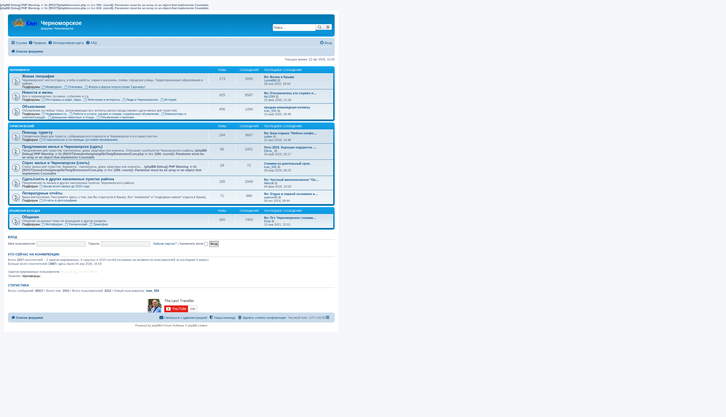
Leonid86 (270, 80)
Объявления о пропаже (117, 117)
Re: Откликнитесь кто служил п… (290, 93)
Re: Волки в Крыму (279, 77)
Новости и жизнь (37, 92)
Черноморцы (31, 276)
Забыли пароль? (165, 243)
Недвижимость (56, 114)
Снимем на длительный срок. (287, 163)
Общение (30, 217)
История (170, 99)
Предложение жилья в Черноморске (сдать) (62, 146)
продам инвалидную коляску (287, 107)
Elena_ (268, 150)
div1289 (269, 96)
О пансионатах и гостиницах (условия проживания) (80, 139)
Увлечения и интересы (104, 99)
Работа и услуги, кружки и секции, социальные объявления (116, 114)
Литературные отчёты (42, 193)
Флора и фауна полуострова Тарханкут (116, 87)
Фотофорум (54, 224)
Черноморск (19, 70)
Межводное (54, 87)
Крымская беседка (24, 210)
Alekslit (269, 183)
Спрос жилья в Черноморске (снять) (55, 163)
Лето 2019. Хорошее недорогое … (290, 147)
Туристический (21, 126)
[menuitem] (37, 42)
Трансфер (100, 224)
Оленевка (75, 87)
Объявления (33, 106)
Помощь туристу (37, 132)
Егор (267, 221)
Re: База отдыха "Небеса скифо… (290, 133)
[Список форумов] (25, 21)
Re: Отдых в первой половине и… (291, 194)
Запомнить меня (191, 243)
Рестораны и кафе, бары (63, 99)
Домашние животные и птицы (73, 117)
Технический (78, 224)
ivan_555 (270, 110)
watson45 (270, 197)
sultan (268, 136)
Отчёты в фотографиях (60, 200)
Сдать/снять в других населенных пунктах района (68, 179)
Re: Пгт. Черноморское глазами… (290, 217)
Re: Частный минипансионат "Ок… (291, 179)
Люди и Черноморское (142, 99)
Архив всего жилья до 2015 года (66, 186)
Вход (12, 237)
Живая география (38, 76)
